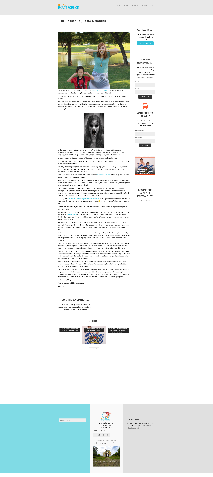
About (146, 5)
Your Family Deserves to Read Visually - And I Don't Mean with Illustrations (118, 330)
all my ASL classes (103, 175)
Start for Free (146, 43)
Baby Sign (136, 5)
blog (60, 24)
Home (118, 5)
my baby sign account (99, 90)
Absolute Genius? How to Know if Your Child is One (70, 329)
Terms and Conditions (102, 440)
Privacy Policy (112, 440)
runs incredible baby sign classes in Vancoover (83, 199)
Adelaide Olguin (79, 24)
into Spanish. (72, 214)
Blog (127, 5)
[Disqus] (94, 376)
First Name (138, 89)
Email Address (139, 82)
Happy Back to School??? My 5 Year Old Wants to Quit (94, 329)
